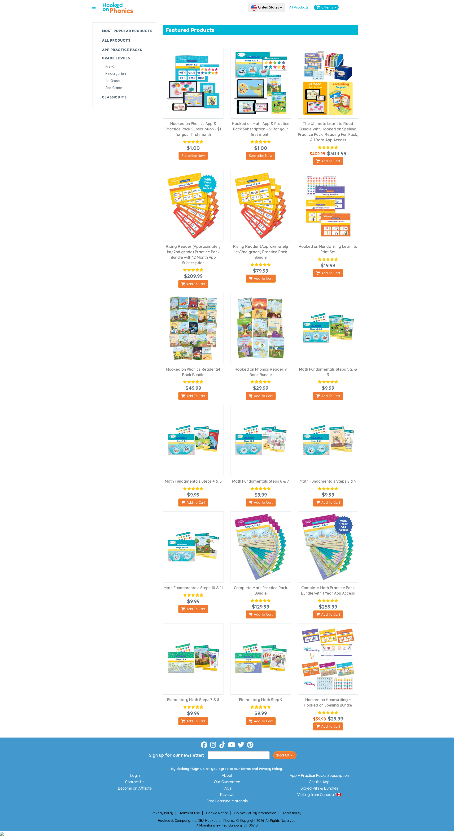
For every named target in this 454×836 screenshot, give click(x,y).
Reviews (227, 794)
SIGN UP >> (284, 755)
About (227, 775)
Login (135, 775)
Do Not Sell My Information (255, 813)
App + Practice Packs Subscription (319, 775)
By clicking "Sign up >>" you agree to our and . (227, 769)
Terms (246, 769)
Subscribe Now (193, 156)
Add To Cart (330, 161)
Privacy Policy (270, 769)
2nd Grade (113, 88)
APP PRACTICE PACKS (122, 50)
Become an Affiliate (135, 788)
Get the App (319, 781)
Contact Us (134, 781)
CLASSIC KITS (114, 97)
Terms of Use (189, 813)
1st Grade (112, 81)
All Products (299, 7)
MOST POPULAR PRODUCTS (127, 31)
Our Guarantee (227, 781)
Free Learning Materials (227, 801)
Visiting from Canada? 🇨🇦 (319, 794)
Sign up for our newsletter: (176, 755)
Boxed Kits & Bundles (319, 788)
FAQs (227, 788)
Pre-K (109, 66)
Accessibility (292, 813)
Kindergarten (115, 73)
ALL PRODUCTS (116, 40)
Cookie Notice (217, 813)
